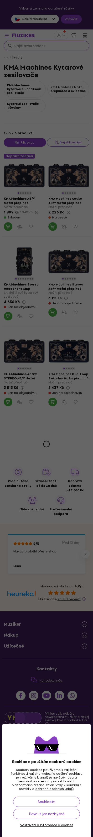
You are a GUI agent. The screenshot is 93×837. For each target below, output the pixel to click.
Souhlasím (46, 802)
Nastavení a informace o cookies (46, 825)
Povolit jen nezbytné (46, 814)
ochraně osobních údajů (54, 788)
